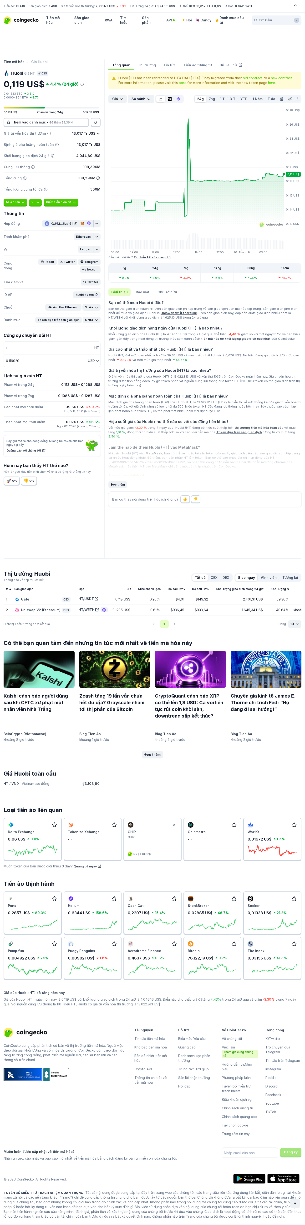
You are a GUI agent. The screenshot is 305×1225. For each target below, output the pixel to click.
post (182, 83)
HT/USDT (86, 599)
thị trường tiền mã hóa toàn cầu (258, 427)
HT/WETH (86, 610)
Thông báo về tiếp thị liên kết (24, 580)
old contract (253, 78)
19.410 (20, 6)
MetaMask (154, 453)
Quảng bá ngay (85, 866)
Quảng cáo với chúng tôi (23, 450)
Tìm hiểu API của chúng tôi (152, 257)
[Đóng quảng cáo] (174, 825)
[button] (83, 236)
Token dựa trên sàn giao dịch (239, 432)
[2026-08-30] (281, 99)
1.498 (53, 6)
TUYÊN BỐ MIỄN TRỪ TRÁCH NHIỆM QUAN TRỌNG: (44, 1193)
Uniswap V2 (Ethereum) (179, 313)
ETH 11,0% (214, 6)
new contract (281, 78)
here (271, 83)
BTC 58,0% (197, 6)
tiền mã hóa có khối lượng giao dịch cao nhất (235, 338)
